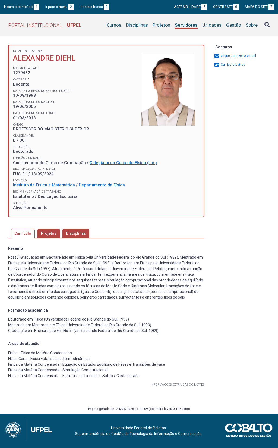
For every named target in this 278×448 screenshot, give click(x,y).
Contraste (225, 7)
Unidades (212, 25)
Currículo (22, 233)
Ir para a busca (94, 7)
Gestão (233, 25)
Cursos (114, 25)
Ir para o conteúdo (20, 7)
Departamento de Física (102, 185)
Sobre (252, 25)
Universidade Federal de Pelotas (138, 428)
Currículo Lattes (232, 64)
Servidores (186, 25)
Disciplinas (137, 25)
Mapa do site (258, 7)
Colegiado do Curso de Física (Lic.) (123, 162)
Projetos (161, 25)
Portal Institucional (44, 25)
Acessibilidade (189, 7)
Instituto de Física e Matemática (44, 185)
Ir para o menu (58, 7)
